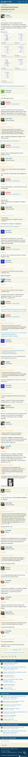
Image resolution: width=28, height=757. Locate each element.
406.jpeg (17, 43)
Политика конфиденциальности (9, 752)
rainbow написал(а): (6, 127)
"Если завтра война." (8, 675)
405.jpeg (3, 43)
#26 (26, 572)
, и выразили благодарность (13, 86)
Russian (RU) (15, 748)
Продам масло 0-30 (8, 719)
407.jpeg (3, 55)
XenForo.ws (17, 755)
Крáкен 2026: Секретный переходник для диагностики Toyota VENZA (14, 667)
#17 (26, 367)
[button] (1, 1)
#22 (26, 495)
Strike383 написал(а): (7, 511)
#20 (26, 427)
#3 (26, 107)
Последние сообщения (8, 661)
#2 (26, 95)
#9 (26, 212)
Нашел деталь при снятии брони (12, 705)
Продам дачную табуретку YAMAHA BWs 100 (15, 712)
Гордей (3, 11)
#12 (26, 265)
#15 (26, 320)
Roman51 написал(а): (7, 323)
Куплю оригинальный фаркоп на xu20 (13, 701)
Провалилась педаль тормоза (11, 708)
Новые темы (5, 693)
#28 (26, 602)
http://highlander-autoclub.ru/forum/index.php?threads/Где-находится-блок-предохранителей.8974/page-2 (14, 334)
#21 (26, 451)
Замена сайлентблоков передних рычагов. (15, 672)
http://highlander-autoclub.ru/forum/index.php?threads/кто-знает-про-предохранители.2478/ (14, 310)
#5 (26, 150)
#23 (26, 508)
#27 (26, 585)
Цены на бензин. (7, 688)
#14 (26, 306)
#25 (26, 552)
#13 (26, 284)
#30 (26, 636)
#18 (26, 390)
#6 (26, 163)
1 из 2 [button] (9, 649)
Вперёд (15, 649)
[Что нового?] (23, 1)
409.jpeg (3, 68)
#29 (26, 617)
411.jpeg (3, 81)
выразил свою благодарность (11, 141)
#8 (26, 197)
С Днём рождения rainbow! (10, 663)
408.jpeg (17, 55)
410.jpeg (17, 68)
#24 (26, 535)
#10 (26, 235)
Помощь (20, 752)
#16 (26, 345)
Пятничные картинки (9, 684)
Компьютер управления (9, 715)
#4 (26, 123)
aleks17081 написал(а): (7, 639)
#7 (26, 184)
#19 (26, 411)
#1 (26, 20)
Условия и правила (5, 751)
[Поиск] (25, 1)
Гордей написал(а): (6, 393)
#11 (26, 252)
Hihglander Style (6, 748)
